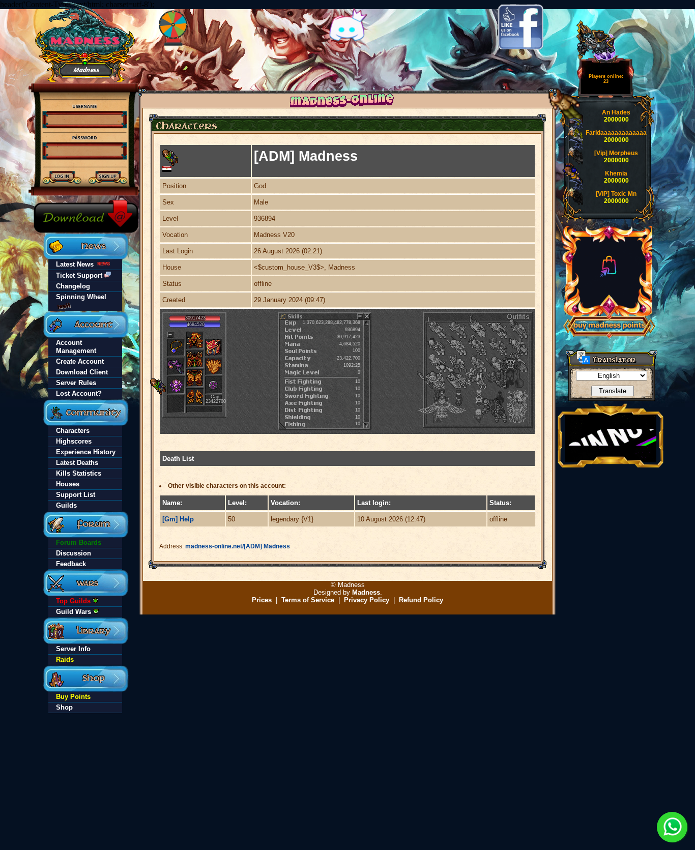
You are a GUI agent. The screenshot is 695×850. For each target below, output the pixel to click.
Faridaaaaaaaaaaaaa (616, 132)
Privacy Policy (366, 600)
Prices (262, 600)
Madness (366, 592)
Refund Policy (421, 600)
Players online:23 (606, 79)
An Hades (616, 112)
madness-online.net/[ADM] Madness (237, 546)
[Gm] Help (178, 519)
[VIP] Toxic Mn (616, 193)
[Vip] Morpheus (616, 153)
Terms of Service (307, 600)
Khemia (616, 173)
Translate (612, 391)
